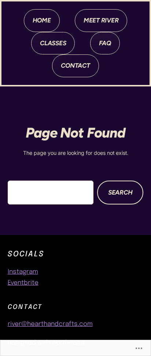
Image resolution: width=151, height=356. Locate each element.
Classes (53, 43)
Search (120, 192)
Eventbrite (23, 283)
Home (42, 20)
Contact (75, 65)
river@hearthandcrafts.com (50, 324)
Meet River (101, 20)
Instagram (23, 272)
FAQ (105, 43)
